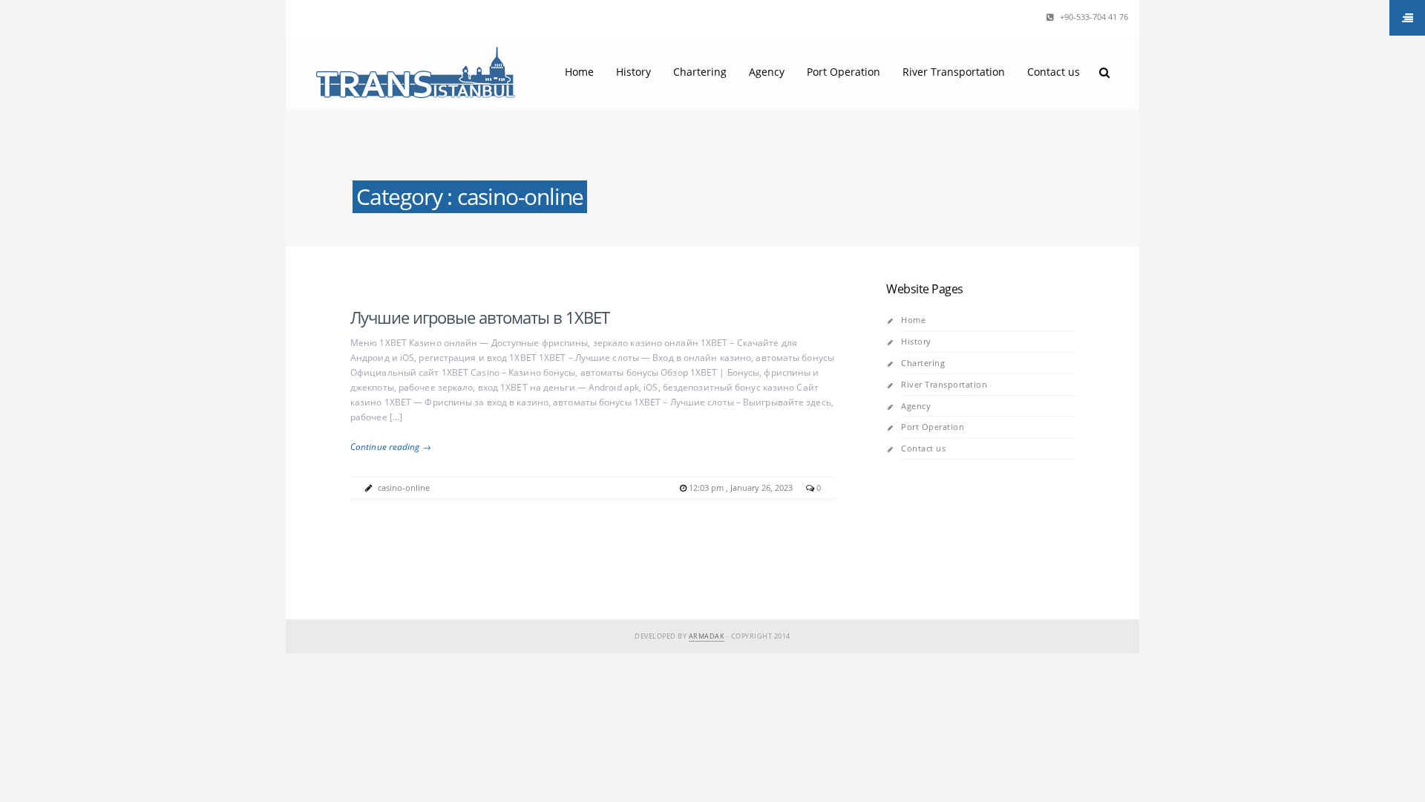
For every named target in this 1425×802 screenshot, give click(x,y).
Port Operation (843, 72)
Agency (766, 72)
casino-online (404, 487)
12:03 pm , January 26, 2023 (742, 487)
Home (579, 72)
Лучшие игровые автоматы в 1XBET (479, 317)
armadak (707, 636)
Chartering (700, 72)
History (633, 72)
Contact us (1053, 72)
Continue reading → (390, 446)
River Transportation (953, 72)
